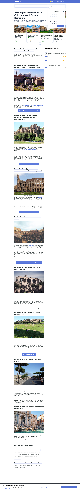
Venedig (37, 465)
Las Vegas (24, 465)
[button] (20, 34)
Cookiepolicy (43, 487)
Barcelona (28, 465)
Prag (31, 465)
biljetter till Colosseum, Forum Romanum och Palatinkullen (33, 105)
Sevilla (39, 465)
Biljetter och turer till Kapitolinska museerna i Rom (30, 456)
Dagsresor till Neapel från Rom (19, 456)
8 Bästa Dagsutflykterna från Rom (35, 452)
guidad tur (31, 245)
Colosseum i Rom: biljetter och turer (35, 454)
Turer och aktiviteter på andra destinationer (28, 463)
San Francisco (20, 467)
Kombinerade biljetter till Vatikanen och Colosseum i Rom (22, 452)
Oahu (24, 467)
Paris (18, 465)
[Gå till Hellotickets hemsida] (18, 1)
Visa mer (40, 44)
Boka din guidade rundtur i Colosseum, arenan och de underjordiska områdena (29, 262)
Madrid (33, 465)
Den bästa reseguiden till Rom (23, 445)
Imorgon (60, 8)
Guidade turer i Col (17, 146)
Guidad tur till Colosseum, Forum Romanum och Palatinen (22, 454)
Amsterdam (16, 467)
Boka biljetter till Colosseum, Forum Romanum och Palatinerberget (29, 110)
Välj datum (52, 6)
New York (16, 465)
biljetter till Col (40, 197)
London (21, 465)
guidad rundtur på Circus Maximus (37, 343)
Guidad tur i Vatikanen (17, 458)
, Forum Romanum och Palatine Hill (30, 149)
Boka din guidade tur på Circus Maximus (29, 354)
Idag (53, 8)
